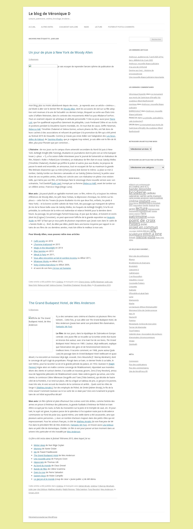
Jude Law (56, 183)
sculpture (135, 234)
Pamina (132, 320)
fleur (157, 205)
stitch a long (152, 233)
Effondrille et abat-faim (139, 293)
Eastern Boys (40, 475)
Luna (131, 296)
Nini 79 (132, 313)
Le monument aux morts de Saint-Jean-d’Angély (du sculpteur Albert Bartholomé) (146, 97)
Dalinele (132, 290)
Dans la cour (39, 472)
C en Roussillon (135, 276)
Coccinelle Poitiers (137, 283)
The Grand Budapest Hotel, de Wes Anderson (62, 303)
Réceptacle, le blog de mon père (142, 324)
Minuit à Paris (40, 254)
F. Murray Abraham (106, 486)
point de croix (142, 220)
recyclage (132, 231)
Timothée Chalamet (71, 285)
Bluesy (132, 259)
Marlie (131, 303)
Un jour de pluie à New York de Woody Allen (61, 52)
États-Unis (160, 237)
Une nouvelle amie (42, 458)
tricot (132, 237)
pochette (151, 217)
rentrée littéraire (143, 231)
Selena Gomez (56, 285)
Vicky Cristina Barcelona (45, 264)
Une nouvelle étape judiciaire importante (146, 77)
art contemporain (143, 184)
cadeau (151, 193)
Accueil (32, 27)
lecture (142, 208)
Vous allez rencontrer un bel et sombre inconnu (55, 258)
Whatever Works (41, 261)
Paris (143, 213)
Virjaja (131, 340)
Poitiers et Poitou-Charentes (121, 27)
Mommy (38, 448)
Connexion (133, 361)
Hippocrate (39, 462)
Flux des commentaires (139, 368)
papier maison (134, 214)
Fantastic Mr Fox (63, 326)
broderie (137, 192)
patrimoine (138, 216)
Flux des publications (138, 364)
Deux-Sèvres (133, 203)
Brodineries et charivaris (139, 263)
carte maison (154, 195)
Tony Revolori (94, 489)
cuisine (153, 201)
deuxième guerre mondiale (149, 203)
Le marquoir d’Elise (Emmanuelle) (143, 307)
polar (144, 224)
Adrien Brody (84, 486)
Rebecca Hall (34, 129)
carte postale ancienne (139, 198)
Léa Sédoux (108, 425)
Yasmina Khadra (55, 139)
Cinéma (59, 281)
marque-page (154, 209)
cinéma (94, 486)
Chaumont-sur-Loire (68, 27)
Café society (39, 241)
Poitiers (134, 224)
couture (144, 201)
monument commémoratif (140, 211)
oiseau (154, 211)
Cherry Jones (84, 281)
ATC (147, 186)
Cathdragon (134, 273)
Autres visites (47, 27)
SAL (153, 230)
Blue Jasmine (40, 251)
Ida (35, 452)
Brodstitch (133, 266)
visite (151, 237)
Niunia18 (132, 317)
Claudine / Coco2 (136, 279)
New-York (33, 285)
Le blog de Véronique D (50, 13)
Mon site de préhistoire (139, 256)
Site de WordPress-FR (138, 371)
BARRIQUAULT (135, 111)
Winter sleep (39, 445)
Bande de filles (40, 469)
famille (145, 205)
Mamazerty (134, 300)
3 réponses (33, 59)
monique (133, 104)
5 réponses (33, 309)
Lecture (98, 27)
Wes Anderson (73, 431)
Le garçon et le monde (44, 479)
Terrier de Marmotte (137, 327)
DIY (131, 205)
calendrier (134, 195)
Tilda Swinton (81, 489)
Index (86, 27)
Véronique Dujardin (137, 94)
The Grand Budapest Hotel (46, 455)
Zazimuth (133, 344)
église (131, 240)
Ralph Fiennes (69, 489)
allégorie (132, 184)
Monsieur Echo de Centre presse (143, 310)
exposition (137, 205)
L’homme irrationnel (43, 244)
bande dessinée (140, 189)
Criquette (133, 286)
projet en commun (143, 227)
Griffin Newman (97, 281)
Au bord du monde (42, 465)
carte (143, 195)
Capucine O (134, 269)
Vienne (141, 237)
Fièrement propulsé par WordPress (43, 517)
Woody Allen (69, 108)
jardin (132, 208)
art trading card (136, 186)
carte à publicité (156, 198)
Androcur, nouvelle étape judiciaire (144, 63)
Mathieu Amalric (44, 387)
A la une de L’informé (138, 67)
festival (152, 205)
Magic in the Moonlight (44, 247)
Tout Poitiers (134, 330)
